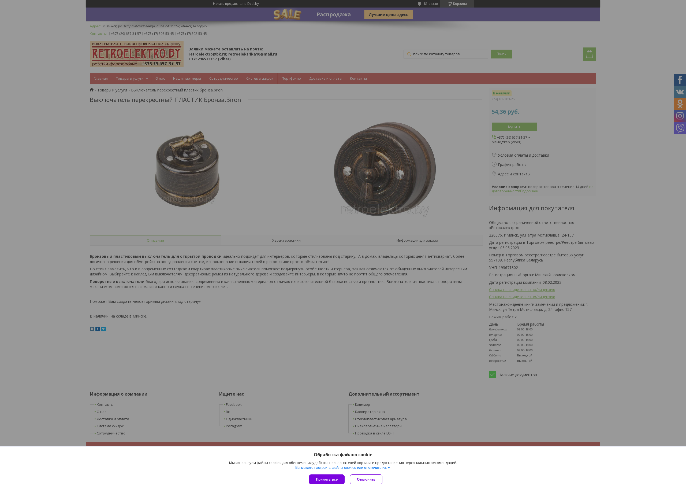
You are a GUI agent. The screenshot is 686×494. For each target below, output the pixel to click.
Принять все (327, 479)
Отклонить (366, 479)
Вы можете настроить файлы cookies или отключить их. (341, 468)
